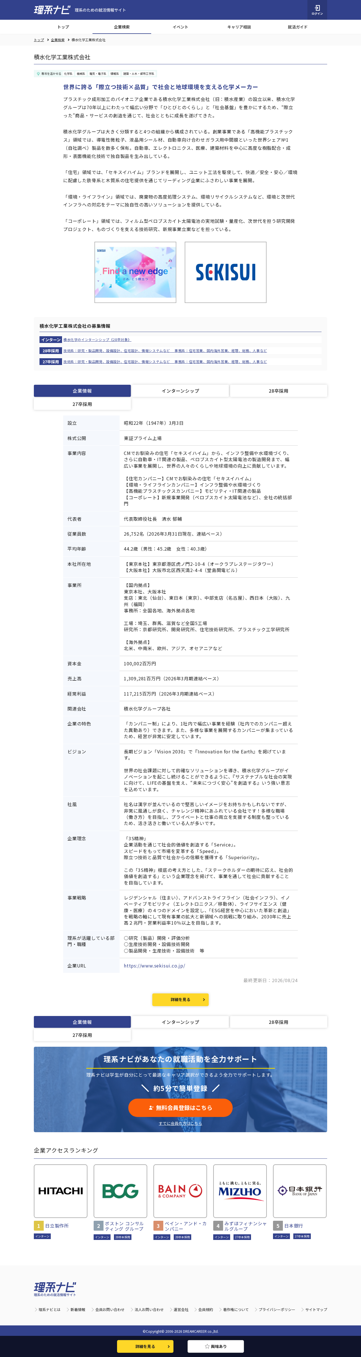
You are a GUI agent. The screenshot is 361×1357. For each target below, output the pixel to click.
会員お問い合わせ (110, 1309)
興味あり (219, 1346)
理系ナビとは (50, 1309)
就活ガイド (298, 27)
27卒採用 (82, 404)
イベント (180, 27)
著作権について (236, 1309)
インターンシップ (180, 390)
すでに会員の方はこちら (180, 1123)
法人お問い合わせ (149, 1309)
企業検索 (122, 27)
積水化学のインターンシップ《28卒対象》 (97, 339)
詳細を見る (180, 999)
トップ (63, 27)
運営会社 (181, 1309)
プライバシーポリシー (277, 1309)
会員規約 (205, 1309)
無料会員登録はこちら (184, 1107)
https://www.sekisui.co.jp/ (154, 965)
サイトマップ (316, 1309)
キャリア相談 (239, 27)
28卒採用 (279, 390)
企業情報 (82, 390)
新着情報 (78, 1309)
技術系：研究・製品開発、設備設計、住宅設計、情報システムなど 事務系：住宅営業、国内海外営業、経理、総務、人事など (165, 350)
